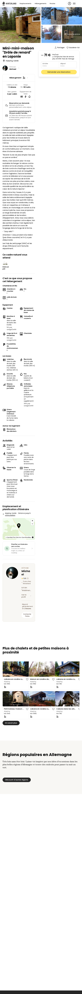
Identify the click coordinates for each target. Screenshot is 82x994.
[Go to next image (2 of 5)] (27, 669)
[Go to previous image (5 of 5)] (5, 669)
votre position (10, 515)
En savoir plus (11, 723)
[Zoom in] (32, 520)
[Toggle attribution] (32, 537)
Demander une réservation (58, 72)
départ (63, 63)
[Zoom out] (32, 523)
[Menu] (71, 3)
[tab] (13, 704)
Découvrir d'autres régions (16, 780)
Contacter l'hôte (27, 615)
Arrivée (45, 63)
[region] (19, 529)
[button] (18, 526)
